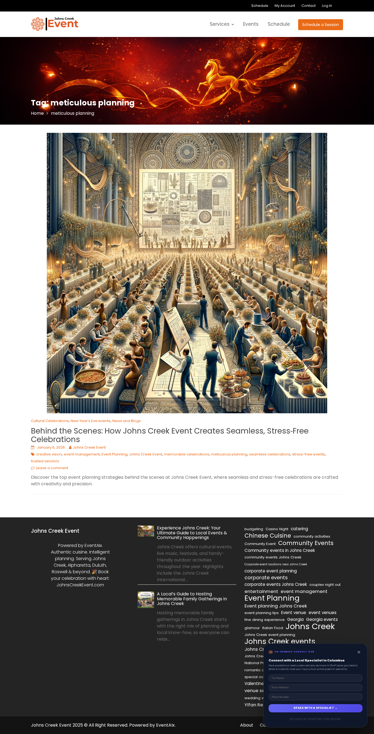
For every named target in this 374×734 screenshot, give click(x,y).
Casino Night (277, 529)
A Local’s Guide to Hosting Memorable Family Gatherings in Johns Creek (192, 599)
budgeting (253, 529)
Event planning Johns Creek (275, 606)
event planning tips (261, 612)
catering (299, 529)
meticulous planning (229, 454)
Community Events (305, 543)
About (246, 725)
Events (250, 24)
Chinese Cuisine (267, 535)
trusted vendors (45, 461)
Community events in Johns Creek (279, 550)
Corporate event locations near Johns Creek (275, 564)
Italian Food (272, 627)
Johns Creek (310, 626)
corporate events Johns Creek (275, 584)
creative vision (49, 454)
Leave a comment (52, 468)
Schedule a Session (320, 24)
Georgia (295, 619)
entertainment (261, 591)
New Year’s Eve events (90, 420)
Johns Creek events (279, 641)
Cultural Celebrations (50, 420)
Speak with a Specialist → (315, 708)
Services (219, 24)
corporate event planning (270, 571)
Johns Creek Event (89, 447)
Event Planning (114, 454)
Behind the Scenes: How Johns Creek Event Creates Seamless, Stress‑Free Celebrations (170, 435)
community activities (312, 536)
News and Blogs (126, 420)
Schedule (259, 5)
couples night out (325, 584)
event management (82, 454)
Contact (308, 5)
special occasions (260, 676)
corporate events (266, 577)
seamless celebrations (269, 454)
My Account (285, 5)
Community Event (260, 543)
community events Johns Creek (272, 557)
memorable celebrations (186, 454)
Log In (327, 5)
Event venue (293, 612)
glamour (252, 627)
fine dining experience (264, 619)
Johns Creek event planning (269, 634)
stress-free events (308, 454)
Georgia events (322, 619)
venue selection (262, 690)
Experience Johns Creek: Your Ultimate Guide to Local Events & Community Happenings (192, 533)
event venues (322, 612)
